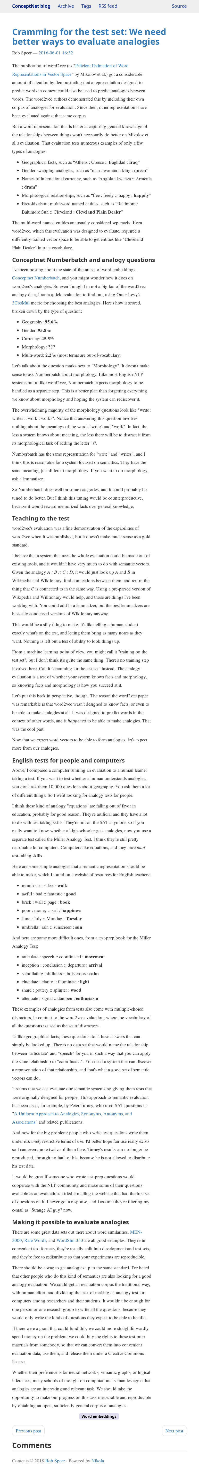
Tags (86, 6)
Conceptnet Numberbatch (36, 278)
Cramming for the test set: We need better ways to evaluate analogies (89, 36)
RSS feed (108, 6)
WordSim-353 (70, 1240)
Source (179, 6)
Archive (66, 6)
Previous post (28, 1431)
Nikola (97, 1460)
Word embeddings (99, 1416)
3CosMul (21, 303)
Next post (174, 1431)
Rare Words (35, 1240)
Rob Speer (55, 1460)
